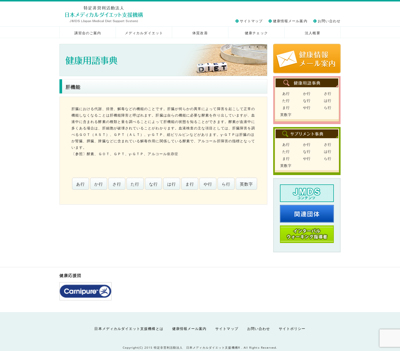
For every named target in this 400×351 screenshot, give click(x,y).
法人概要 (312, 32)
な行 (153, 184)
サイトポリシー (292, 328)
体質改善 (200, 32)
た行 (135, 184)
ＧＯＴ (104, 153)
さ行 (116, 184)
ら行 (226, 184)
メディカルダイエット (144, 32)
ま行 (189, 184)
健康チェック (256, 32)
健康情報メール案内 (290, 20)
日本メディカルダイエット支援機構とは (128, 328)
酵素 (90, 153)
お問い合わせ (329, 20)
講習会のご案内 (87, 32)
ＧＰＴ (119, 153)
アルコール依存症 (163, 153)
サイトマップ (251, 20)
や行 (208, 184)
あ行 (80, 184)
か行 (98, 184)
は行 (171, 184)
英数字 (246, 184)
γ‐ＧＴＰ (136, 153)
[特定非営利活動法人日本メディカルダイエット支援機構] (104, 14)
